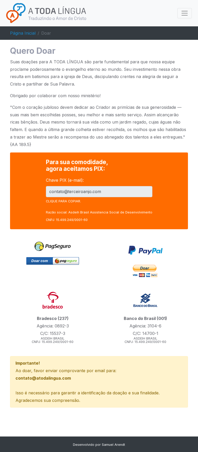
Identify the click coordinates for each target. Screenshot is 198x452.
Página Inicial (23, 33)
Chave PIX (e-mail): (65, 180)
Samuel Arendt (113, 445)
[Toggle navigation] (184, 13)
